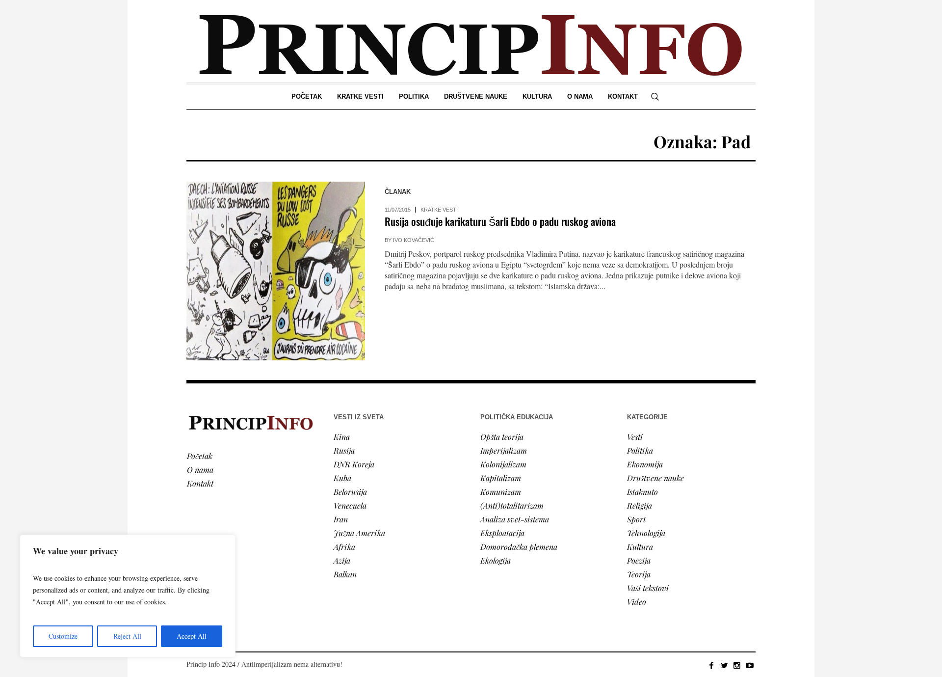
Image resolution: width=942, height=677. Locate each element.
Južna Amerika (359, 533)
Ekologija (495, 560)
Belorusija (350, 492)
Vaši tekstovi (648, 588)
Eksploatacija (502, 533)
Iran (341, 519)
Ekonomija (645, 464)
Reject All (127, 636)
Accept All (192, 636)
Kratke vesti (439, 210)
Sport (636, 519)
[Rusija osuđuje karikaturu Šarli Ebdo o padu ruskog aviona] (275, 271)
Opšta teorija (501, 437)
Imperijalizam (503, 450)
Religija (639, 505)
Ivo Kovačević (413, 240)
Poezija (639, 560)
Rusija (344, 450)
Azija (342, 560)
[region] (128, 596)
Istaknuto (642, 492)
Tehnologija (646, 533)
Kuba (342, 478)
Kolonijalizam (503, 464)
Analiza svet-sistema (514, 519)
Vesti (635, 437)
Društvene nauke (655, 478)
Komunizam (500, 492)
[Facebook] (711, 665)
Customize (63, 636)
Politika (640, 450)
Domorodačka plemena (518, 547)
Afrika (344, 547)
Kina (342, 437)
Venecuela (350, 505)
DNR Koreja (354, 464)
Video (636, 601)
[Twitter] (724, 665)
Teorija (639, 574)
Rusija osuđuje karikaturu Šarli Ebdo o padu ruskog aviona (500, 221)
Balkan (345, 574)
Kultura (640, 547)
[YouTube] (750, 665)
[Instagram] (737, 665)
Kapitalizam (500, 478)
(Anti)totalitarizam (512, 505)
